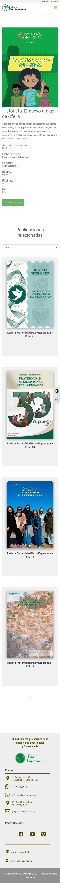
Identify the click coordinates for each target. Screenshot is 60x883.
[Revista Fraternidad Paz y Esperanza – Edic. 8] (30, 624)
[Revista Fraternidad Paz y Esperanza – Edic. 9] (30, 515)
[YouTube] (33, 834)
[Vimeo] (44, 834)
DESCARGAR (15, 203)
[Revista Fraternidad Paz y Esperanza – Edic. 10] (30, 405)
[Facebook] (21, 834)
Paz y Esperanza (23, 874)
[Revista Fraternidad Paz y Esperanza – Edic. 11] (30, 294)
